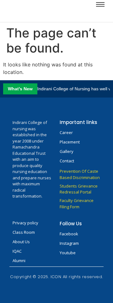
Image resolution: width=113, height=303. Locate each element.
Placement (70, 142)
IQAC (17, 251)
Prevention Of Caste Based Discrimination (80, 174)
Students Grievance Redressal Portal (79, 189)
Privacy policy (25, 223)
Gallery (66, 151)
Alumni (19, 260)
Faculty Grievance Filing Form (77, 204)
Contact (67, 161)
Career (66, 132)
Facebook (69, 234)
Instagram (69, 243)
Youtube (68, 252)
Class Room (24, 232)
